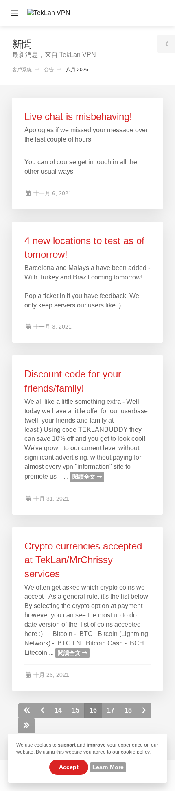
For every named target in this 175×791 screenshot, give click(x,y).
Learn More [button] (108, 767)
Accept (69, 767)
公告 (49, 69)
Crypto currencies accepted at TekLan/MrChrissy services (83, 560)
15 (75, 710)
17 (110, 710)
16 (93, 710)
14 (58, 710)
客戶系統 (22, 69)
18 (128, 710)
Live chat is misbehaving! (78, 116)
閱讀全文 (84, 476)
